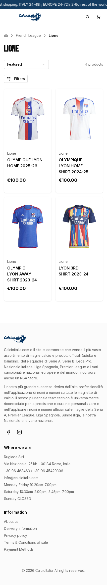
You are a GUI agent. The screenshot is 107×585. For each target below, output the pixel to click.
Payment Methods (19, 549)
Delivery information (20, 528)
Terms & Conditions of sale (26, 542)
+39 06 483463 (17, 471)
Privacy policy (15, 535)
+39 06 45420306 (48, 471)
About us (11, 521)
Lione (11, 153)
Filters (19, 79)
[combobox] (26, 64)
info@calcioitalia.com (21, 478)
